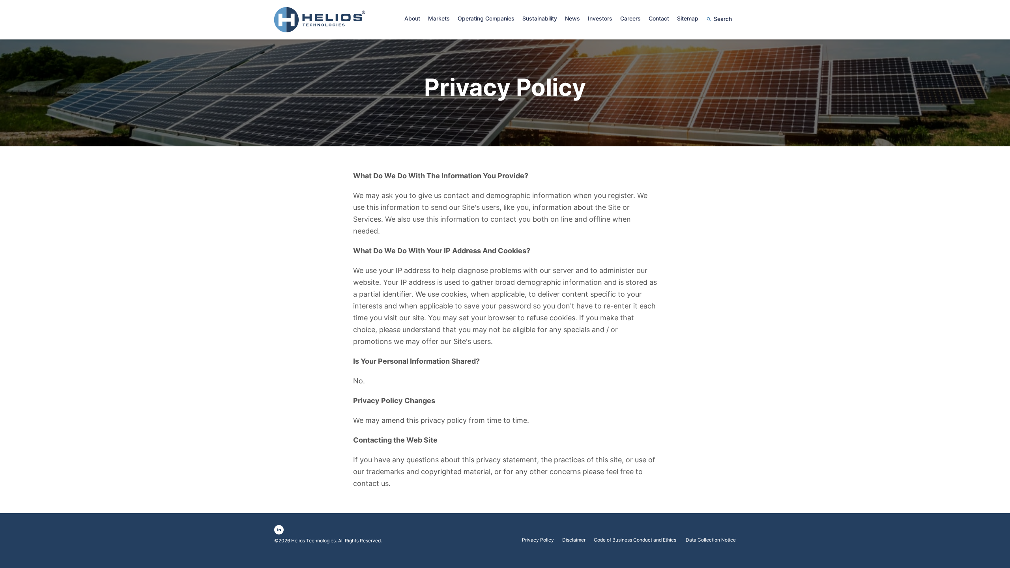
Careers (630, 18)
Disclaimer (573, 540)
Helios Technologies (313, 541)
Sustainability (539, 18)
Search (723, 18)
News (572, 18)
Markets (439, 18)
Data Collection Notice (711, 540)
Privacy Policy (538, 540)
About (412, 18)
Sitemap (687, 18)
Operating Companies (486, 18)
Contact (659, 18)
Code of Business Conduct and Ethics (635, 540)
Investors (600, 18)
